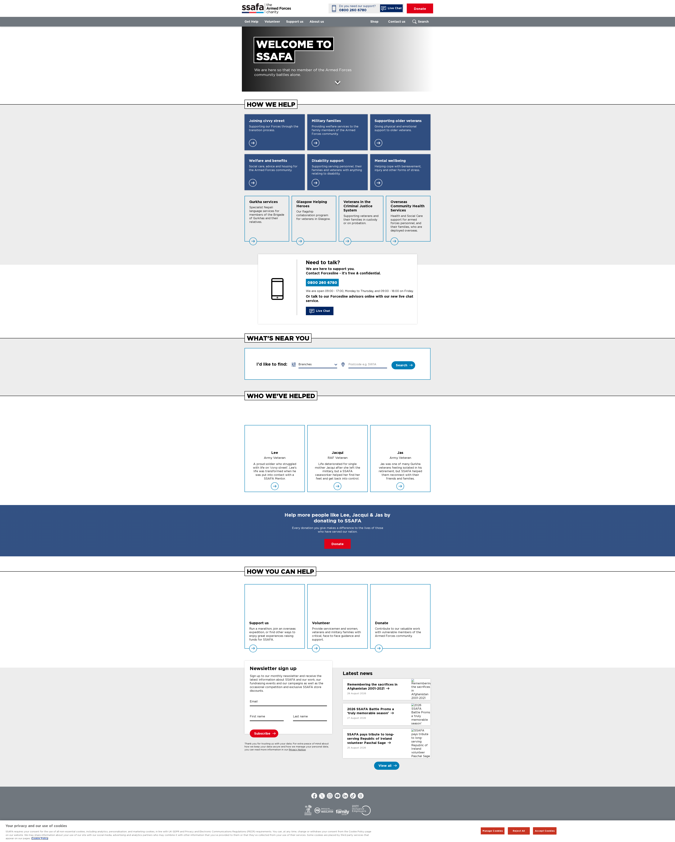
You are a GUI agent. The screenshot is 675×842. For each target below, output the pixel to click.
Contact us (396, 21)
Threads (360, 795)
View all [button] (384, 765)
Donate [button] (420, 9)
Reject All (519, 831)
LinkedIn (345, 795)
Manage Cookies (493, 831)
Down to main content (337, 83)
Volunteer (272, 21)
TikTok (352, 795)
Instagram (329, 795)
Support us (294, 21)
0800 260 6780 (353, 10)
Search (423, 21)
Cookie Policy (39, 838)
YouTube (337, 795)
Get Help (251, 21)
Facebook (314, 795)
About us (317, 21)
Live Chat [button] (394, 8)
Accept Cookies (545, 831)
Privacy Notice (297, 749)
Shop (374, 21)
